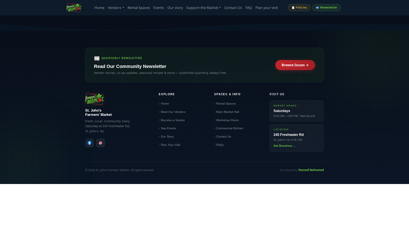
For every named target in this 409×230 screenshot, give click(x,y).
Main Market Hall (227, 112)
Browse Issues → (295, 65)
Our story (175, 7)
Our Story (167, 136)
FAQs (220, 145)
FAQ (248, 7)
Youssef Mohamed (311, 170)
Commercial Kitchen (229, 128)
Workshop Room (227, 120)
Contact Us (233, 7)
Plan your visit (266, 7)
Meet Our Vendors (173, 112)
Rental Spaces (139, 7)
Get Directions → (285, 145)
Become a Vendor (173, 120)
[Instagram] (100, 143)
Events (158, 7)
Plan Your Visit (170, 145)
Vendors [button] (114, 7)
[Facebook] (89, 143)
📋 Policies (299, 7)
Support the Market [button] (202, 7)
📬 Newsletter (326, 7)
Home (99, 7)
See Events (168, 128)
